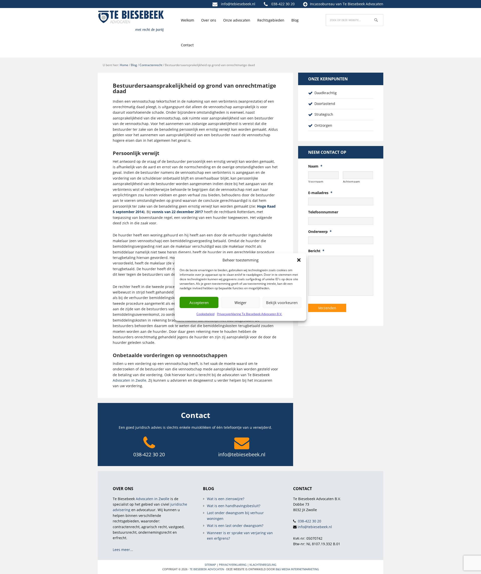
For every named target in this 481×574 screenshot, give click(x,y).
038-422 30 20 (283, 4)
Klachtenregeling (263, 564)
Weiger (240, 302)
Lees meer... (123, 549)
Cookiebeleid (205, 314)
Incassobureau (322, 4)
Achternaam (351, 181)
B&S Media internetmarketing (297, 569)
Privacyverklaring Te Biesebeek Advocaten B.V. (249, 314)
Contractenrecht (151, 65)
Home (124, 65)
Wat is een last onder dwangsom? (235, 525)
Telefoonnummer (323, 212)
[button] (298, 259)
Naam (315, 166)
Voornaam (315, 181)
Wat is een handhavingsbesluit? (233, 505)
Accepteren (199, 302)
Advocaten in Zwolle (129, 380)
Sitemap (210, 564)
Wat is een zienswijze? (225, 498)
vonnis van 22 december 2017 (177, 211)
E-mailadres (320, 193)
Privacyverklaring (233, 564)
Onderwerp (320, 231)
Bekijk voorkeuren (282, 302)
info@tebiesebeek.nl (238, 4)
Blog (134, 65)
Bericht (316, 251)
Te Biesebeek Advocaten (207, 569)
